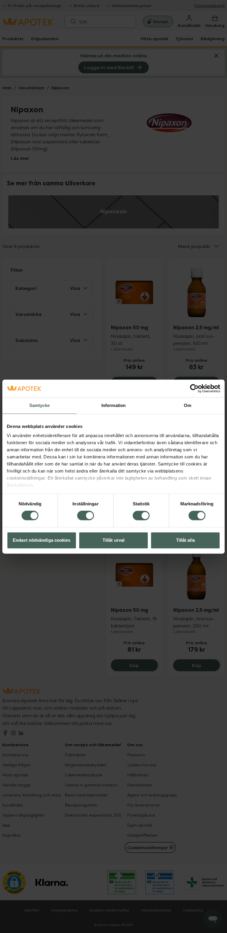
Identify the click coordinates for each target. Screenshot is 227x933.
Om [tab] (187, 405)
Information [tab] (113, 405)
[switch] (85, 515)
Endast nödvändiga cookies (42, 540)
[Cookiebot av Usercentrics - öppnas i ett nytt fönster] (194, 388)
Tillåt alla (185, 540)
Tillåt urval (113, 540)
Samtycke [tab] (39, 405)
